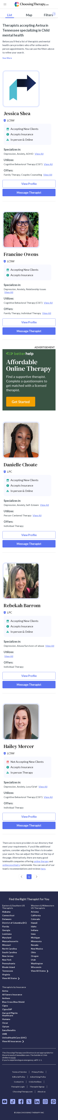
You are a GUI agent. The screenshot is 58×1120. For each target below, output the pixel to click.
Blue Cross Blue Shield (13, 1002)
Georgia (6, 930)
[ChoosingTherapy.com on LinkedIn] (37, 1101)
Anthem (6, 998)
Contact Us (19, 1082)
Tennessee (7, 971)
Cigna (5, 1005)
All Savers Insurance (12, 994)
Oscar (5, 1023)
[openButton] (4, 4)
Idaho (33, 926)
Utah (33, 960)
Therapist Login (18, 1087)
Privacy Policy (37, 1072)
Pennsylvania (8, 963)
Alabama (6, 912)
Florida (5, 926)
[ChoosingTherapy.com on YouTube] (4, 1101)
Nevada (34, 945)
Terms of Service (19, 1072)
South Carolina (9, 952)
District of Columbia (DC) (14, 923)
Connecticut (8, 915)
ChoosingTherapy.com (22, 1091)
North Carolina (9, 948)
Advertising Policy (38, 1077)
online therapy (41, 861)
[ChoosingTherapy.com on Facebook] (20, 1101)
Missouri (6, 945)
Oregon (35, 956)
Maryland (6, 937)
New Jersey (7, 956)
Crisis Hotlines (35, 1082)
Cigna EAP (7, 1009)
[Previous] (21, 876)
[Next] (36, 876)
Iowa (33, 934)
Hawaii (34, 923)
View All (39, 153)
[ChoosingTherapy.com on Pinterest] (53, 1101)
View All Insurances (11, 1041)
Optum (5, 1026)
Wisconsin (36, 967)
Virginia (6, 974)
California (36, 915)
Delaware (6, 919)
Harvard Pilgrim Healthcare (9, 1014)
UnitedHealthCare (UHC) (14, 1037)
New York (6, 960)
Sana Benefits (9, 1030)
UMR (4, 1034)
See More (7, 58)
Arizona (35, 912)
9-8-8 (13, 1057)
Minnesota (36, 941)
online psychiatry (11, 865)
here (43, 868)
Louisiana (6, 934)
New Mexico (37, 948)
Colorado (35, 919)
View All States (9, 978)
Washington (37, 963)
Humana (6, 1019)
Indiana (34, 930)
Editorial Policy (18, 1077)
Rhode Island (8, 967)
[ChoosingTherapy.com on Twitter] (28, 1101)
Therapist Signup (37, 1087)
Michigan (35, 937)
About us (41, 1091)
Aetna (5, 991)
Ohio (33, 952)
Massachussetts (10, 941)
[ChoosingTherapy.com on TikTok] (12, 1101)
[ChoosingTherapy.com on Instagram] (45, 1101)
